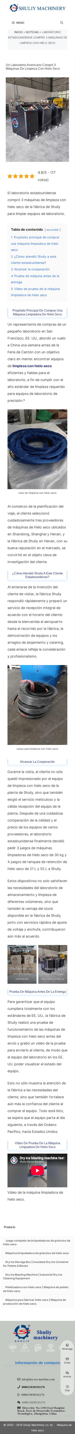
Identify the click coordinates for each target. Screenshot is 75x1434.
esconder (53, 229)
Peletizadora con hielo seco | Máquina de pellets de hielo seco (35, 1289)
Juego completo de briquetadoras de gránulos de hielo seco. (36, 1242)
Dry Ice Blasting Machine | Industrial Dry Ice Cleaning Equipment (32, 1276)
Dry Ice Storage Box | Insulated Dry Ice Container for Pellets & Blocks (36, 1263)
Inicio (18, 32)
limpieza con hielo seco (32, 366)
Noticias (32, 32)
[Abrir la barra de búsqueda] (61, 22)
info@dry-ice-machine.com (38, 1379)
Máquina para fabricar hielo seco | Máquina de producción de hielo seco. (34, 1301)
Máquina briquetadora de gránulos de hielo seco (37, 1253)
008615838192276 (33, 1387)
